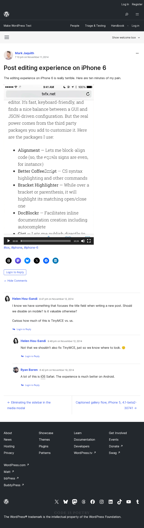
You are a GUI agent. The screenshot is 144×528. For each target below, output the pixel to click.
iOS (43, 376)
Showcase (46, 433)
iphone (16, 247)
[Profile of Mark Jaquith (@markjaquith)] (8, 56)
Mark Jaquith (24, 53)
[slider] (46, 241)
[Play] (8, 241)
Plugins (43, 446)
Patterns (45, 453)
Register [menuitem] (137, 4)
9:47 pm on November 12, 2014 (56, 299)
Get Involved (118, 433)
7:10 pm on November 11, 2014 (32, 57)
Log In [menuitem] (125, 4)
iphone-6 (31, 247)
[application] (49, 165)
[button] (48, 164)
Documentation (84, 439)
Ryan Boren (29, 370)
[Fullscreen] (89, 241)
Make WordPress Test (17, 25)
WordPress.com (16, 465)
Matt (9, 472)
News (8, 439)
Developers (81, 446)
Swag (114, 453)
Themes (44, 439)
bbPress (11, 478)
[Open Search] (127, 14)
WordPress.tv (85, 453)
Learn (78, 433)
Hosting (9, 446)
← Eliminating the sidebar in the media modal (29, 405)
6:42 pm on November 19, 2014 (57, 370)
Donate (116, 446)
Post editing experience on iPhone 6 (55, 67)
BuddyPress (14, 485)
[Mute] (83, 241)
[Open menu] (138, 14)
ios (7, 247)
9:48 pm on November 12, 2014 (65, 341)
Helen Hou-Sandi (24, 299)
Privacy (9, 453)
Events (113, 439)
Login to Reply (15, 272)
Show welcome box (124, 37)
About (8, 433)
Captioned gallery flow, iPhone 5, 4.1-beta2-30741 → (106, 405)
